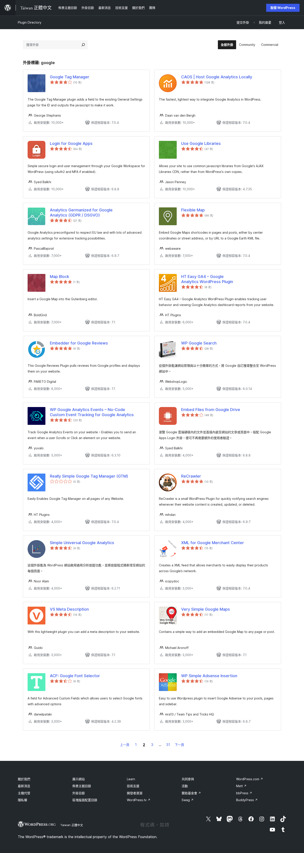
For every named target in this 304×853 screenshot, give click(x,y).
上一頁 (124, 745)
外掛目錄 (78, 793)
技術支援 (133, 786)
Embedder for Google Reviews (79, 343)
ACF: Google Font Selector (75, 675)
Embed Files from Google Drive (210, 409)
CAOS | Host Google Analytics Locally (216, 77)
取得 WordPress (282, 8)
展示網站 (78, 779)
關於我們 (24, 779)
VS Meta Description (69, 609)
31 (168, 744)
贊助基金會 (191, 793)
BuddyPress (247, 800)
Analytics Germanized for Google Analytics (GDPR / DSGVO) (81, 212)
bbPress (244, 793)
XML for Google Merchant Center (212, 542)
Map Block (59, 276)
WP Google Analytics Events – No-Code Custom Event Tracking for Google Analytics (92, 412)
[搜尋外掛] (83, 44)
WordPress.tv (138, 800)
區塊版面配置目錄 (84, 800)
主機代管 (24, 793)
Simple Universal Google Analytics (82, 542)
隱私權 (22, 800)
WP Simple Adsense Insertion (209, 675)
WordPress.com (249, 779)
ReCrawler (191, 476)
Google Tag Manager (69, 77)
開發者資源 (134, 793)
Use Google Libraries (201, 143)
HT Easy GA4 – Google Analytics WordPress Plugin (207, 279)
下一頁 (179, 745)
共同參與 (188, 779)
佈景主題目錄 (81, 786)
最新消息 (24, 786)
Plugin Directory (29, 22)
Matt (241, 786)
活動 (185, 786)
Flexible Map (193, 210)
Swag (188, 800)
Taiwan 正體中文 (71, 825)
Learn (131, 779)
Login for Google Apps (71, 143)
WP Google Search (199, 343)
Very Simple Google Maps (205, 609)
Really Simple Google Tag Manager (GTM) (89, 476)
